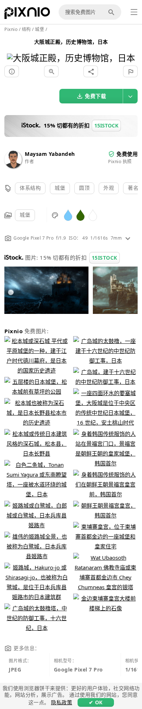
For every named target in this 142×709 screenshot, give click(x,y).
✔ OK (96, 702)
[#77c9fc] (68, 214)
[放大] (51, 71)
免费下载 (95, 95)
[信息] (11, 71)
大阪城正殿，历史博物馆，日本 (71, 41)
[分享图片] (90, 71)
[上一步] (15, 48)
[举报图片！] (130, 71)
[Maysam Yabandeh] (13, 166)
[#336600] (80, 214)
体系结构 (30, 187)
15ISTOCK (104, 257)
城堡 (60, 187)
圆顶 (84, 187)
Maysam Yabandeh (50, 153)
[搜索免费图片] (112, 12)
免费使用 (127, 153)
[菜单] (134, 12)
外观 (108, 187)
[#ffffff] (93, 214)
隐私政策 (61, 702)
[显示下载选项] (130, 96)
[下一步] (127, 48)
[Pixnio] (27, 14)
